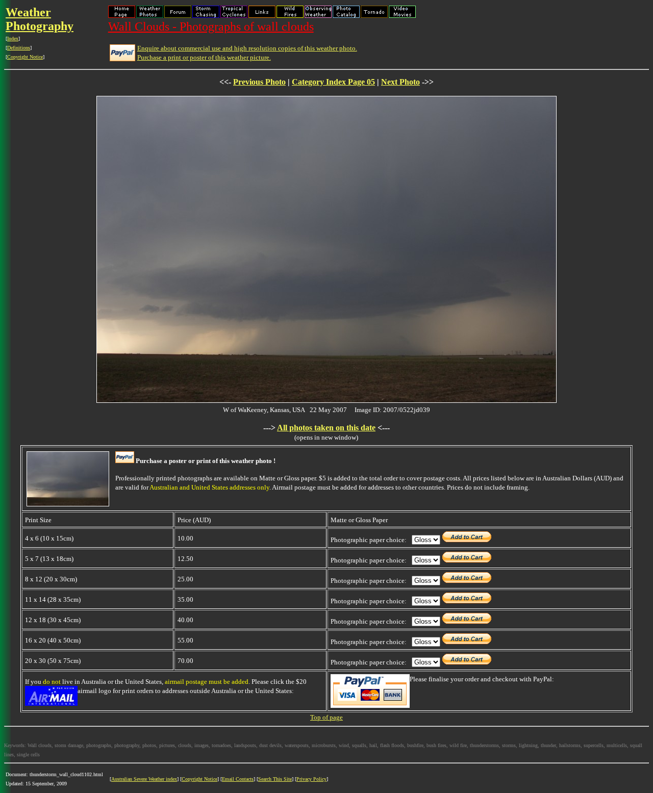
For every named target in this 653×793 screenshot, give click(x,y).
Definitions (18, 47)
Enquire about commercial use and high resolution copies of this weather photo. (247, 48)
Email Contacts (238, 779)
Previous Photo (259, 82)
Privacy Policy (311, 779)
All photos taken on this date (326, 427)
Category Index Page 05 (333, 82)
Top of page (326, 717)
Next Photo (400, 82)
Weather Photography (39, 19)
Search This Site (275, 779)
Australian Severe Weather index (144, 779)
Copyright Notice (25, 57)
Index (12, 38)
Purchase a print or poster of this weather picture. (204, 57)
